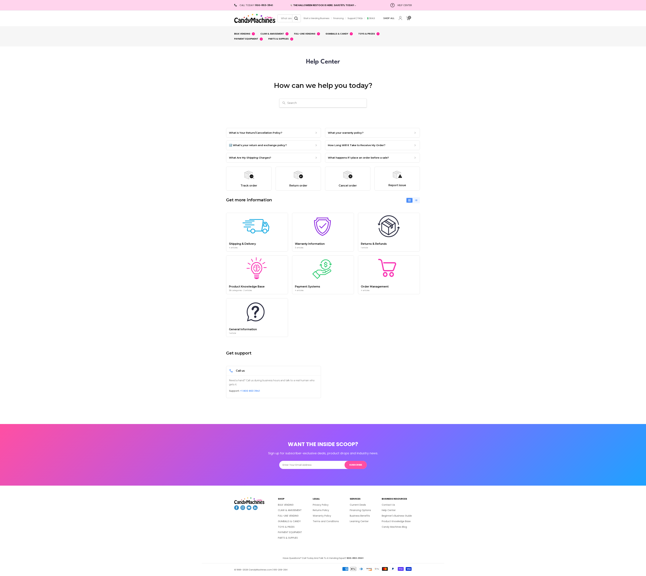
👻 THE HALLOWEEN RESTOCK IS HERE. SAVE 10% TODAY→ (323, 5)
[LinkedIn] (255, 508)
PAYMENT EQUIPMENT (290, 532)
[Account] (400, 18)
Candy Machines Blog (394, 527)
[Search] (295, 18)
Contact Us (388, 504)
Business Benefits (360, 515)
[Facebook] (236, 508)
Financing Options (360, 510)
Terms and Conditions (326, 521)
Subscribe (355, 464)
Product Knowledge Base (396, 521)
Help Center (389, 510)
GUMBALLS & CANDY (289, 521)
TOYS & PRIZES (286, 527)
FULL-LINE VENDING (288, 515)
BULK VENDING (286, 504)
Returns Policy (321, 510)
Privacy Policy (321, 504)
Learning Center (359, 521)
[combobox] (289, 18)
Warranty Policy (322, 515)
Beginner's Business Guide (397, 515)
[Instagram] (242, 508)
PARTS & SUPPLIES (288, 537)
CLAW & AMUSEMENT (290, 510)
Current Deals (358, 504)
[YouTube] (249, 508)
